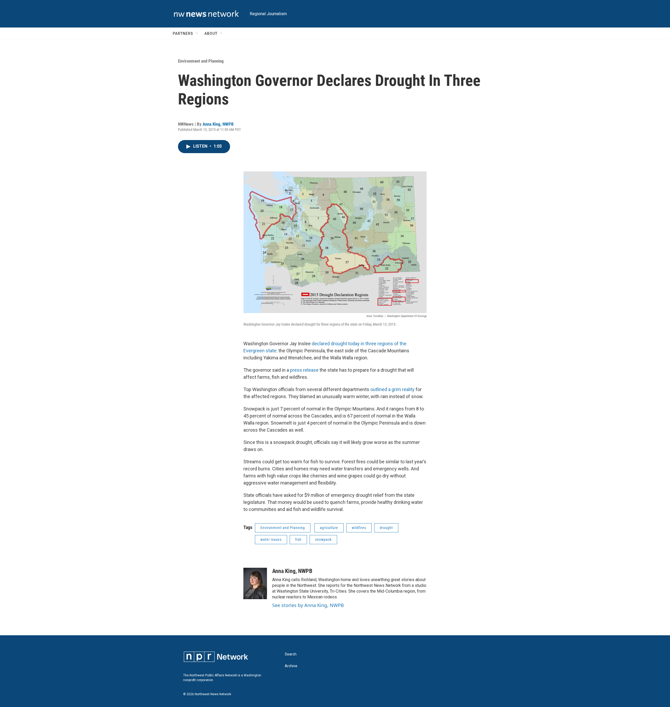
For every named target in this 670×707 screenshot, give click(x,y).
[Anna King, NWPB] (255, 583)
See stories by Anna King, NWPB (308, 605)
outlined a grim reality (392, 389)
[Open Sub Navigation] (197, 33)
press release (304, 370)
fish (298, 539)
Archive (291, 666)
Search (291, 654)
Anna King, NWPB (218, 124)
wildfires (359, 528)
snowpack (323, 539)
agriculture (329, 528)
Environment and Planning (201, 61)
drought (386, 528)
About (210, 33)
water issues (271, 539)
